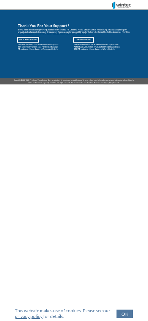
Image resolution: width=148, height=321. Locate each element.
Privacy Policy (108, 83)
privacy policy (29, 316)
